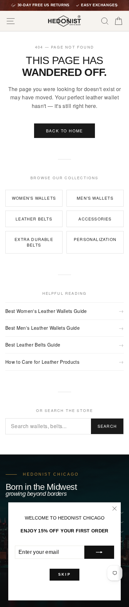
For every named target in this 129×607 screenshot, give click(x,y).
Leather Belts (34, 218)
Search (107, 426)
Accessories (94, 218)
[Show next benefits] (117, 5)
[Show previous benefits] (12, 5)
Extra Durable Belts (34, 242)
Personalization (95, 239)
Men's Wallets (95, 198)
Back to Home (64, 130)
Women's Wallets (34, 198)
